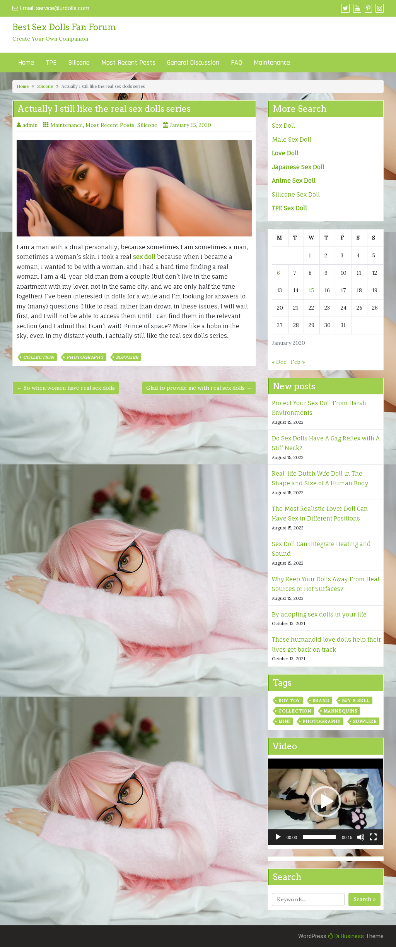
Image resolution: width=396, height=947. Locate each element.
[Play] (278, 837)
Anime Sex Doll (294, 180)
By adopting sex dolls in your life (319, 614)
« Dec (279, 361)
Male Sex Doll (291, 139)
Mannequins (340, 711)
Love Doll (285, 153)
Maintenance (272, 62)
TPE (51, 62)
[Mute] (361, 837)
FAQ (236, 62)
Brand (320, 700)
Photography (85, 357)
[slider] (319, 837)
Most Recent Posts (128, 62)
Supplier (127, 357)
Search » (364, 899)
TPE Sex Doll (289, 208)
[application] (325, 802)
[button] (325, 801)
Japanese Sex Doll (298, 167)
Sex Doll (283, 125)
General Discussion (193, 62)
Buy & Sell (356, 700)
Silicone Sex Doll (296, 194)
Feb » (298, 361)
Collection (38, 357)
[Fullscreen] (373, 837)
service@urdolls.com (62, 8)
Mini (284, 721)
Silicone (79, 62)
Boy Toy (289, 700)
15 (311, 290)
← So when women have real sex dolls (66, 387)
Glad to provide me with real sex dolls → (199, 387)
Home (26, 62)
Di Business (348, 936)
